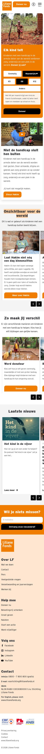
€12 (34, 81)
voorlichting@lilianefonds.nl (21, 681)
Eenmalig (12, 74)
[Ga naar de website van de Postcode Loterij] (20, 722)
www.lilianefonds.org (11, 700)
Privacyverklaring (8, 730)
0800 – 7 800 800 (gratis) (21, 676)
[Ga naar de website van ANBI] (30, 722)
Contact (4, 737)
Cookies (4, 734)
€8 (22, 81)
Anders (22, 88)
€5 (9, 81)
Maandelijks (31, 74)
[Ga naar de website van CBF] (8, 721)
